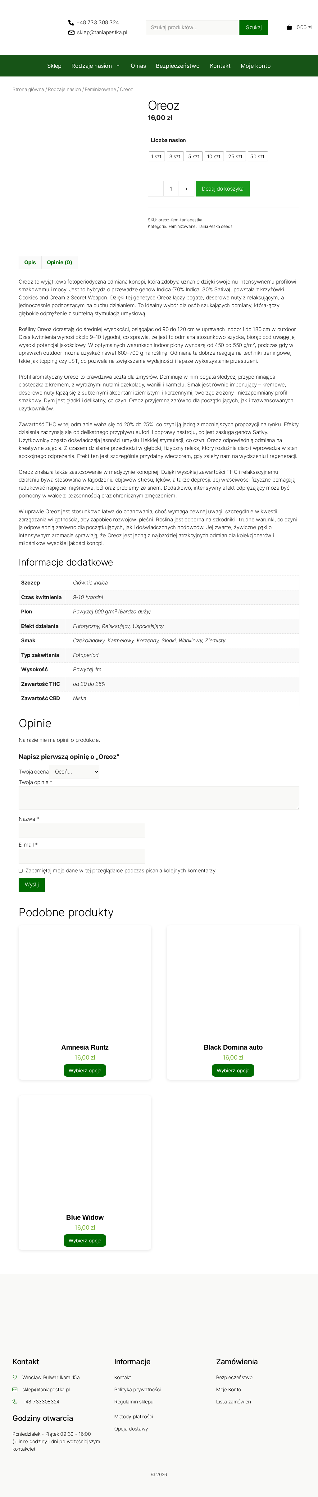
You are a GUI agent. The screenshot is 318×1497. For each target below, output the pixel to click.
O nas (138, 65)
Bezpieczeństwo (178, 65)
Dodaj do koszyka (222, 189)
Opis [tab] (30, 262)
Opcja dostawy (131, 1428)
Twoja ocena (34, 772)
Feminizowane (100, 89)
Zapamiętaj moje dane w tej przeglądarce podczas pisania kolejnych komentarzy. (121, 870)
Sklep (54, 65)
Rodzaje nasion (91, 65)
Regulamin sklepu (133, 1401)
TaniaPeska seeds (215, 226)
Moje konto (256, 65)
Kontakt (220, 65)
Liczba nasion (168, 140)
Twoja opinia (35, 782)
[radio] (157, 156)
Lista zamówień (233, 1401)
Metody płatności (133, 1416)
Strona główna (28, 89)
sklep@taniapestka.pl (46, 1389)
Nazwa (29, 819)
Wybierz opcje (85, 1070)
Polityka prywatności (137, 1389)
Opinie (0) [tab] (59, 262)
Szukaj (253, 27)
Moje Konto (228, 1389)
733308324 (46, 1401)
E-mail (28, 845)
